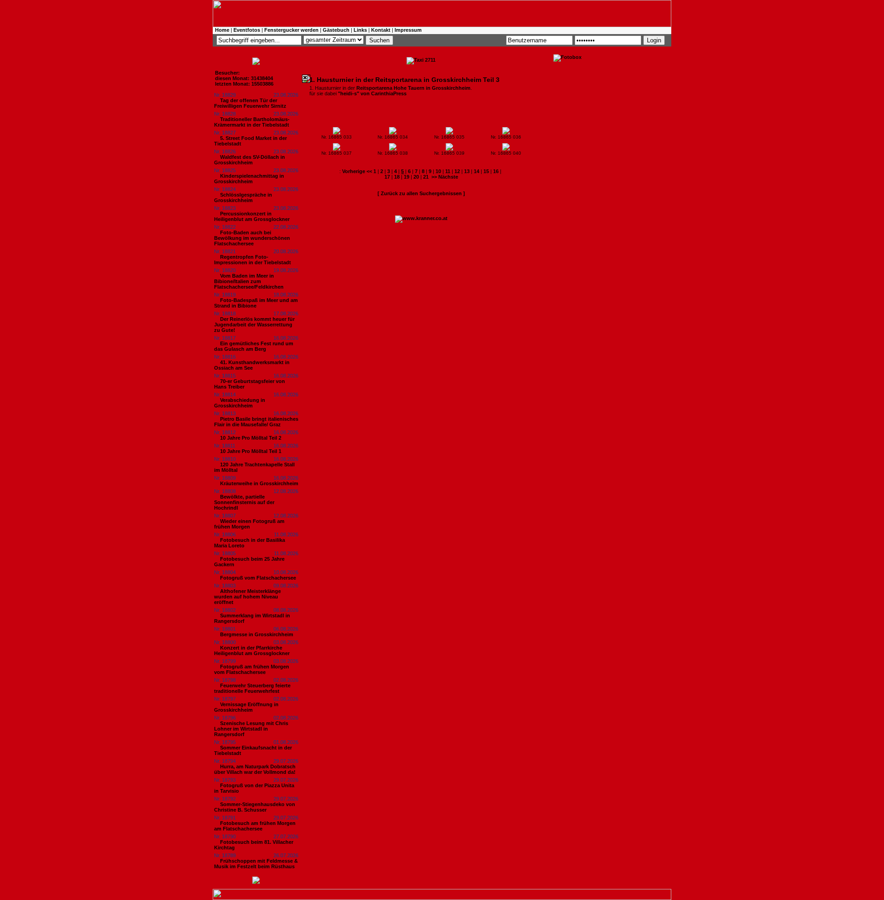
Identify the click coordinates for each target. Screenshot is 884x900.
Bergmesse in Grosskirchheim (256, 634)
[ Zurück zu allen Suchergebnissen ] (421, 193)
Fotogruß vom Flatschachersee (258, 578)
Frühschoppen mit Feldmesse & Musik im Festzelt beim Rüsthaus (256, 863)
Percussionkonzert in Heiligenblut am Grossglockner (252, 216)
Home (222, 30)
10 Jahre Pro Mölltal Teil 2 (250, 438)
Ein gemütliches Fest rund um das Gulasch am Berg (253, 346)
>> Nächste (444, 177)
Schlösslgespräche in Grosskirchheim (243, 197)
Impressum (408, 30)
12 (457, 171)
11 (447, 171)
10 (438, 171)
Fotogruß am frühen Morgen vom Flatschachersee (251, 669)
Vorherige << (357, 171)
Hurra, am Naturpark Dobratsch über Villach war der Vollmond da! (255, 769)
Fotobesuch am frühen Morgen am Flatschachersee (255, 825)
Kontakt (380, 30)
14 (476, 171)
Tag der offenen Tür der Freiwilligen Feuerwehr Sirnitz (250, 103)
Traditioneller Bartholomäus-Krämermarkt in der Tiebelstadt (252, 122)
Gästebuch (336, 30)
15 (486, 171)
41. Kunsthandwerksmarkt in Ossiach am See (252, 365)
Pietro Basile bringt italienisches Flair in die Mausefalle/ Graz (256, 421)
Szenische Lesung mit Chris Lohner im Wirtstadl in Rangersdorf (251, 728)
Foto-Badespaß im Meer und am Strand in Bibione (256, 302)
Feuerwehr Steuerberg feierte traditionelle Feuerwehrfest (252, 688)
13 (467, 171)
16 (496, 171)
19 (406, 177)
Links (360, 30)
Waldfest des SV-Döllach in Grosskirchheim (249, 159)
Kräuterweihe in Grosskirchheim (259, 483)
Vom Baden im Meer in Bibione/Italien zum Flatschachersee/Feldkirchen (249, 281)
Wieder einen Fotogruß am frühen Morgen (249, 523)
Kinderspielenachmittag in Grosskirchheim (249, 178)
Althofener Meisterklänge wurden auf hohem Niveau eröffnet (247, 596)
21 (426, 177)
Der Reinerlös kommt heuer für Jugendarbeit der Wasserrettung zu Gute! (254, 324)
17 (387, 177)
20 (416, 177)
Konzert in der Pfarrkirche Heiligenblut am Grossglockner (252, 650)
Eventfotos (246, 30)
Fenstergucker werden (291, 30)
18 (397, 177)
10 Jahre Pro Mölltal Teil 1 (250, 451)
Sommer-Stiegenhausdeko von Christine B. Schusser (254, 807)
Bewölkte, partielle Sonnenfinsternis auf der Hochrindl (244, 502)
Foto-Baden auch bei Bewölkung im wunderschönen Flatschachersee (252, 238)
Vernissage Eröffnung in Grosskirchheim (246, 707)
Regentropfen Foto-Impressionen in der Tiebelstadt (252, 259)
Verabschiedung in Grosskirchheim (239, 402)
